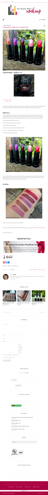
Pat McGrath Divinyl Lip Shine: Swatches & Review (20, 426)
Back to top (42, 493)
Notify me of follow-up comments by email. (11, 354)
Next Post (42, 312)
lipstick (4, 265)
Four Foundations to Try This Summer (18, 429)
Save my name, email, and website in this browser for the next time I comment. (20, 349)
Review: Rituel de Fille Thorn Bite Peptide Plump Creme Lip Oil (22, 417)
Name (4, 335)
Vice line (41, 177)
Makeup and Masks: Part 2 (16, 420)
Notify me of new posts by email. (9, 357)
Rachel (12, 269)
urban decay (15, 265)
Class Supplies (7, 25)
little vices (9, 265)
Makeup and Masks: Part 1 (16, 423)
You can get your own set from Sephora (35, 227)
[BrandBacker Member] (14, 454)
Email (4, 338)
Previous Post (7, 312)
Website (4, 341)
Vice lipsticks (39, 115)
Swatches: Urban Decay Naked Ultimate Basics (8, 303)
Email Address (14, 379)
